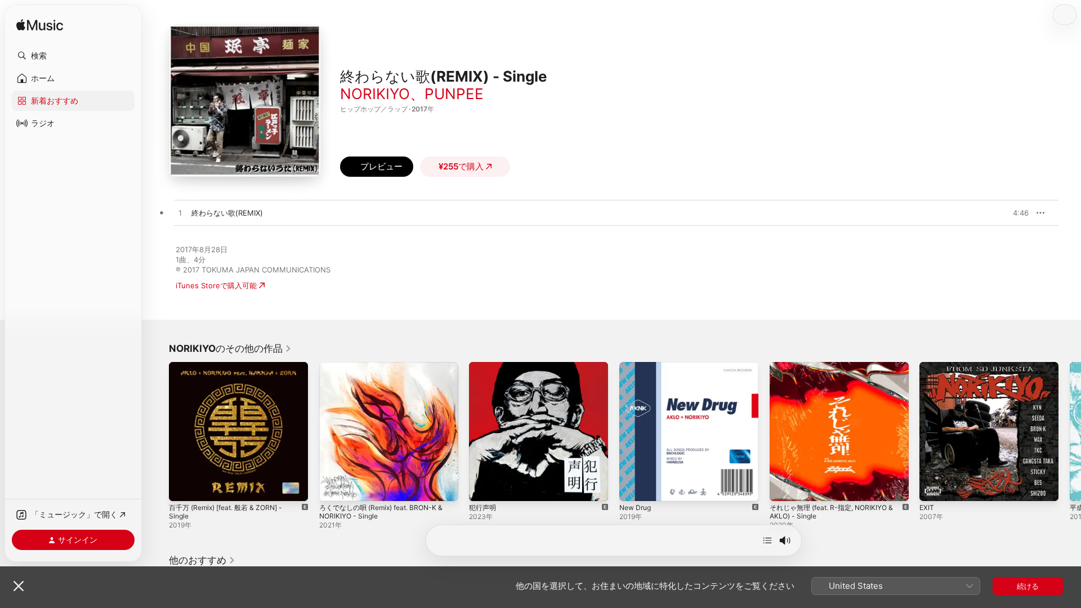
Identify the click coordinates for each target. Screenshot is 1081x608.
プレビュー (1014, 212)
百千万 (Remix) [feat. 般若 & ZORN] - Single (232, 371)
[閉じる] (19, 586)
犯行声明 (483, 366)
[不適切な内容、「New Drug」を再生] (633, 487)
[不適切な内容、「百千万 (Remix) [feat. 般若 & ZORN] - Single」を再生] (183, 487)
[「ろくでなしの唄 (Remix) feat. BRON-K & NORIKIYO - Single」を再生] (333, 487)
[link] (230, 348)
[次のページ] (1070, 431)
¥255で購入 (461, 166)
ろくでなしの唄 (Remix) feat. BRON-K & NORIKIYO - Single (387, 371)
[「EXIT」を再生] (933, 487)
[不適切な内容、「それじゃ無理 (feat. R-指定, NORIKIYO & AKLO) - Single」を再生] (783, 487)
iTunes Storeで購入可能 (216, 285)
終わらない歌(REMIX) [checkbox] (227, 212)
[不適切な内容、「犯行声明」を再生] (483, 487)
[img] (39, 25)
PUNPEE (454, 93)
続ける (1028, 586)
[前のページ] (158, 431)
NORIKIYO (375, 93)
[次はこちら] (767, 540)
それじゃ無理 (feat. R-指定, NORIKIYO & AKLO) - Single (837, 371)
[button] (73, 55)
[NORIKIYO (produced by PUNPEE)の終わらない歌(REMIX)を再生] (180, 213)
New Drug (637, 366)
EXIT (927, 366)
